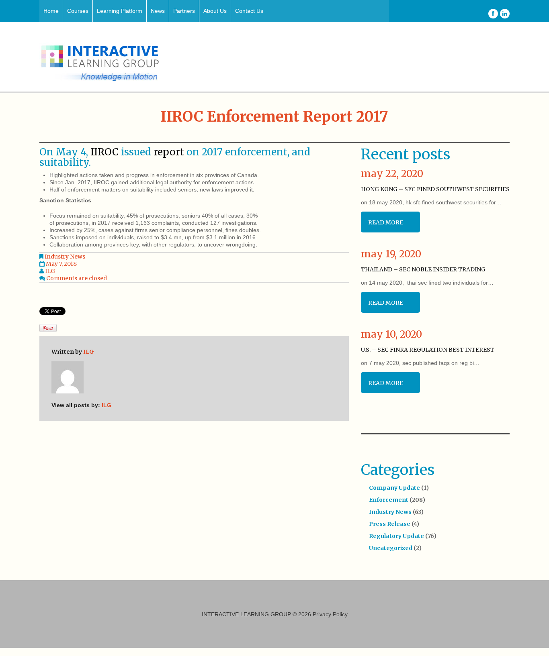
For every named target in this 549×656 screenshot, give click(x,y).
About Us (215, 11)
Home (51, 11)
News (158, 11)
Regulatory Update (396, 536)
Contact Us (249, 11)
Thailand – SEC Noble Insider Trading (423, 269)
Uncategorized (390, 548)
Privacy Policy (330, 614)
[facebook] (493, 13)
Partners (184, 11)
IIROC (104, 152)
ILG (50, 271)
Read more (385, 222)
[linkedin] (505, 13)
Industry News (65, 256)
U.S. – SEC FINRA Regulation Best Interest (427, 349)
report (169, 152)
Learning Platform (119, 11)
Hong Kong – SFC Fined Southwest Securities (435, 189)
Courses (77, 11)
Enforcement (388, 499)
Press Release (389, 524)
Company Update (394, 487)
